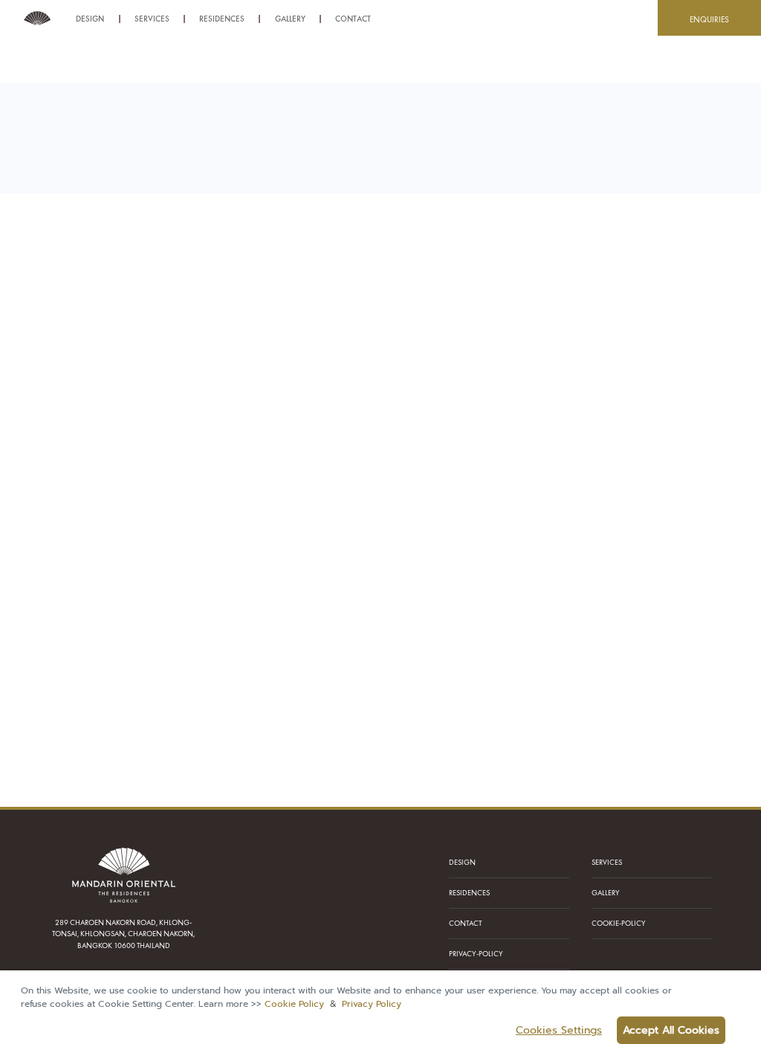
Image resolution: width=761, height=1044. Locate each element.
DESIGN (462, 862)
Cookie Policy (294, 1004)
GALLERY (606, 893)
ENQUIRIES (709, 19)
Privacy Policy (371, 1004)
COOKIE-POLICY (619, 923)
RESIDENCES (469, 893)
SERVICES (607, 862)
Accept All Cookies (671, 1030)
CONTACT (465, 923)
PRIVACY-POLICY (476, 953)
